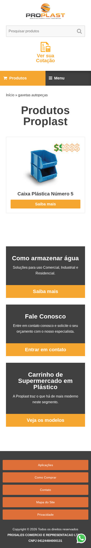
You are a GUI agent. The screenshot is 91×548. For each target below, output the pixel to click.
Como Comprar (45, 477)
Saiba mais (45, 204)
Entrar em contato (45, 349)
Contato (45, 490)
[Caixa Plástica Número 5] (45, 164)
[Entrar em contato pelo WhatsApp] (81, 538)
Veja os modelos (45, 420)
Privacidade (45, 514)
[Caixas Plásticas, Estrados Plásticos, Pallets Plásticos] (45, 11)
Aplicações (45, 465)
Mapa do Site (45, 502)
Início (10, 95)
